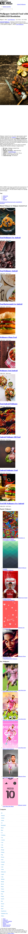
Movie (2, 884)
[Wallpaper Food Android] (7, 367)
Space (2, 906)
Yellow (2, 916)
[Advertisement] (14, 40)
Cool (2, 842)
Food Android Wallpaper (9, 404)
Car (2, 832)
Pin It (21, 202)
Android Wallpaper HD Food (10, 437)
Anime (2, 820)
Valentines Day (7, 628)
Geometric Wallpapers (8, 570)
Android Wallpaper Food (9, 470)
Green (2, 869)
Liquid (2, 874)
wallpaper (14, 137)
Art (1, 822)
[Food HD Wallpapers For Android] (7, 500)
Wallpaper (5, 199)
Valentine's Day (4, 913)
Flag (2, 854)
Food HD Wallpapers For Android (12, 503)
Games (2, 864)
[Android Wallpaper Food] (7, 467)
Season (2, 903)
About (4, 918)
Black (2, 827)
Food (4, 198)
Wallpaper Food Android (9, 370)
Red (2, 901)
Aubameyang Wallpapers (9, 600)
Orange (2, 891)
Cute (2, 845)
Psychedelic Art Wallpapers (10, 540)
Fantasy (2, 852)
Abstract (3, 815)
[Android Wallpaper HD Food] (7, 434)
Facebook (5, 202)
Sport (2, 908)
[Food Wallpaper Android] (7, 268)
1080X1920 (5, 196)
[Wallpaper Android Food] (14, 80)
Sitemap (4, 923)
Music (2, 886)
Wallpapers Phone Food (8, 337)
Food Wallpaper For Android (10, 237)
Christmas (3, 835)
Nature (2, 889)
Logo (2, 876)
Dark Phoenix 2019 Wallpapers (10, 658)
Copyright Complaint (7, 921)
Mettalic (2, 879)
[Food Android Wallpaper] (7, 400)
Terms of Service (6, 926)
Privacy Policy (6, 922)
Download (2, 203)
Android (4, 197)
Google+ (14, 202)
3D (1, 813)
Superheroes (3, 911)
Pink (2, 893)
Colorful (3, 840)
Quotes (2, 898)
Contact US (5, 920)
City (2, 837)
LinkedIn (18, 202)
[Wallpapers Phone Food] (7, 334)
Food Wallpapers (11, 19)
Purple (2, 896)
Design (2, 849)
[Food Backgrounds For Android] (7, 301)
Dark (2, 847)
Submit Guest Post (7, 6)
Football (3, 862)
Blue (2, 830)
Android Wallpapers (21, 4)
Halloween (3, 871)
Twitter (1, 202)
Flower (2, 857)
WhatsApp (9, 202)
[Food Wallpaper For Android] (7, 234)
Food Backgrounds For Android (11, 304)
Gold (2, 867)
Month (2, 881)
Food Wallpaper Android (9, 271)
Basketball (3, 825)
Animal (2, 818)
